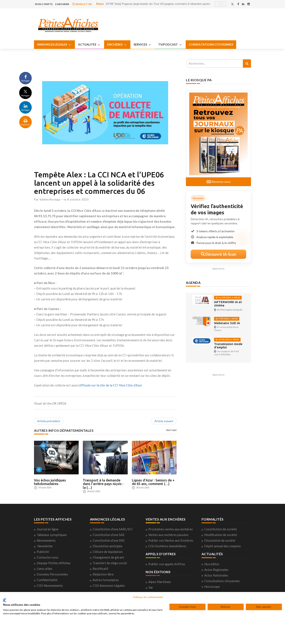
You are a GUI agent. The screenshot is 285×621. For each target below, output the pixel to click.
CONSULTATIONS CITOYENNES (211, 44)
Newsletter (45, 546)
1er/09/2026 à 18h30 (229, 297)
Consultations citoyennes (222, 581)
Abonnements (46, 540)
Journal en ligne (47, 529)
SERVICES (141, 44)
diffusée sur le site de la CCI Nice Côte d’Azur (110, 385)
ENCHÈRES (115, 44)
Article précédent (48, 421)
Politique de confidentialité (148, 597)
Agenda (193, 282)
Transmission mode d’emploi (228, 345)
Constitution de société (220, 529)
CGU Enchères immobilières (167, 546)
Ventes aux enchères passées (168, 535)
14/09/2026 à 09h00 (228, 339)
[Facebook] (238, 4)
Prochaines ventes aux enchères (170, 529)
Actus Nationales (216, 575)
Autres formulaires (106, 580)
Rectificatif (100, 568)
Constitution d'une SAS (108, 535)
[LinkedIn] (243, 4)
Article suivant (163, 421)
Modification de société (220, 535)
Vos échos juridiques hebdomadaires (50, 482)
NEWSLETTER (83, 4)
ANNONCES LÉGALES (52, 44)
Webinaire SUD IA (227, 323)
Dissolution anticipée (107, 546)
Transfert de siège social (110, 563)
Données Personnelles (52, 574)
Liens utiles (44, 568)
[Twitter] (232, 4)
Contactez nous (47, 557)
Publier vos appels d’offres (166, 564)
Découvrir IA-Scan (220, 254)
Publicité (43, 552)
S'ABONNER (62, 4)
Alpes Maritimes (159, 582)
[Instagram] (248, 4)
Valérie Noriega (49, 199)
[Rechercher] (247, 63)
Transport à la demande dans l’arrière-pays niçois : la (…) (103, 483)
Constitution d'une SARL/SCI (112, 529)
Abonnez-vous (221, 181)
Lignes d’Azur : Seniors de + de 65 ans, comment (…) (153, 482)
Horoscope (212, 586)
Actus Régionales (216, 569)
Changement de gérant (108, 557)
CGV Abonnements (50, 585)
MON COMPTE (44, 4)
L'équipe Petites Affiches (54, 563)
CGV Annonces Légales (109, 585)
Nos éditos (211, 564)
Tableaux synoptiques (52, 535)
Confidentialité (47, 580)
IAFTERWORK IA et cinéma (228, 303)
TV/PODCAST (168, 44)
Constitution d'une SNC (109, 540)
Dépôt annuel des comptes (222, 546)
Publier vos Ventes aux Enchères (170, 540)
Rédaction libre (103, 574)
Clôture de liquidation (108, 552)
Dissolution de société (219, 540)
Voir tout (171, 430)
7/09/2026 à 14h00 (228, 318)
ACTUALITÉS (87, 44)
